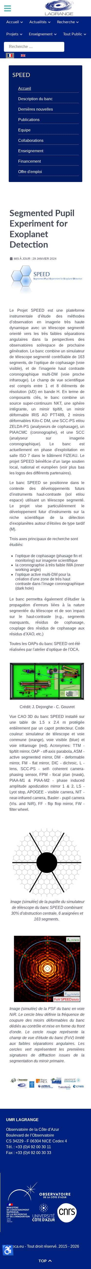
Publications (29, 120)
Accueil (24, 88)
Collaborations (30, 140)
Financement (29, 161)
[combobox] (34, 47)
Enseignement (30, 151)
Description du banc (35, 99)
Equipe (24, 130)
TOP (43, 1261)
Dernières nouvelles (35, 109)
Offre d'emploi (30, 172)
